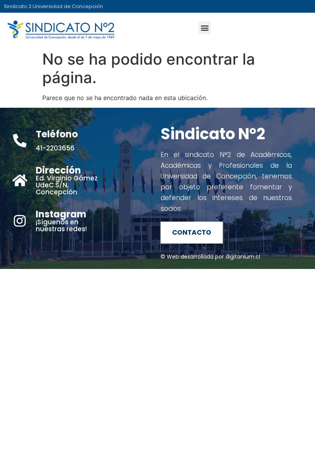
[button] (204, 28)
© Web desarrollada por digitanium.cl (210, 256)
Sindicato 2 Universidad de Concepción (53, 6)
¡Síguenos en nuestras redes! (61, 222)
